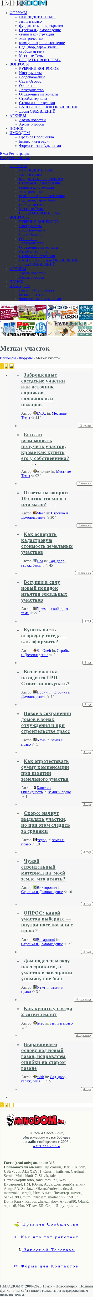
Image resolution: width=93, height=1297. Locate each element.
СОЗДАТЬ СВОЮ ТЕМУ (40, 60)
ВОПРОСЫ (19, 64)
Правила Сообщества (36, 137)
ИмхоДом (8, 358)
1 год (88, 621)
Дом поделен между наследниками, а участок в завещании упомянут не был (46, 969)
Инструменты (30, 73)
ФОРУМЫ (18, 13)
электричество (31, 38)
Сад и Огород (30, 81)
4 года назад (83, 999)
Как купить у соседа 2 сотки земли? (46, 1011)
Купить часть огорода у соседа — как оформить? (44, 635)
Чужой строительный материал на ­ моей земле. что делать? (43, 870)
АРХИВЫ (18, 116)
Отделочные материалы (38, 94)
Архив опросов (31, 124)
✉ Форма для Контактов (46, 1266)
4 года (87, 1089)
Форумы (26, 358)
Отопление (28, 86)
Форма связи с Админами (40, 146)
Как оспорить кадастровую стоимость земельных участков (47, 543)
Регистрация (19, 153)
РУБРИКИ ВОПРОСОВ (39, 68)
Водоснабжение (32, 77)
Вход (4, 153)
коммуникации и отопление (42, 43)
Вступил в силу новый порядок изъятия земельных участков (44, 591)
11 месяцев (84, 573)
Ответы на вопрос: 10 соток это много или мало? (45, 498)
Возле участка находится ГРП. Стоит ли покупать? (45, 677)
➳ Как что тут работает (46, 1237)
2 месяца (85, 425)
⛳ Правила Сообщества (46, 1224)
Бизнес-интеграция (34, 141)
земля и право (30, 21)
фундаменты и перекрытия (41, 26)
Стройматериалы (33, 98)
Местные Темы (31, 56)
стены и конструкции (36, 34)
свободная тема (31, 51)
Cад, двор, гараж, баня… (39, 47)
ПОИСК (16, 128)
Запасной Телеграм (48, 1249)
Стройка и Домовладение (40, 30)
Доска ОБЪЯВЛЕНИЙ (37, 111)
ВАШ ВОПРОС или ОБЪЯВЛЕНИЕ (48, 107)
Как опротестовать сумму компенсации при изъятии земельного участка (45, 770)
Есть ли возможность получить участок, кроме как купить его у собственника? (45, 446)
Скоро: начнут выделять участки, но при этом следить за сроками (45, 822)
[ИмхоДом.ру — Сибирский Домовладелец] (24, 5)
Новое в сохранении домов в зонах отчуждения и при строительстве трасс (46, 722)
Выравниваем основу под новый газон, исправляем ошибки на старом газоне (43, 1056)
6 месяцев (85, 483)
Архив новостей (32, 120)
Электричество (31, 90)
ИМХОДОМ (20, 133)
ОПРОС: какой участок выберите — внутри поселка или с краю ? (47, 922)
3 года (87, 752)
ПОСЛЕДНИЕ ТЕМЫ (37, 17)
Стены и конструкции (37, 103)
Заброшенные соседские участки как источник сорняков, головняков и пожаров (43, 389)
